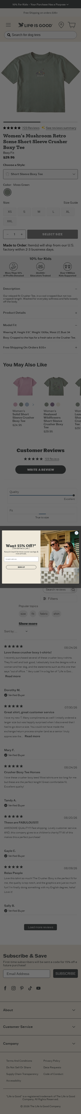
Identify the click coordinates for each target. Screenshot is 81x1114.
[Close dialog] (76, 533)
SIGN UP (21, 567)
